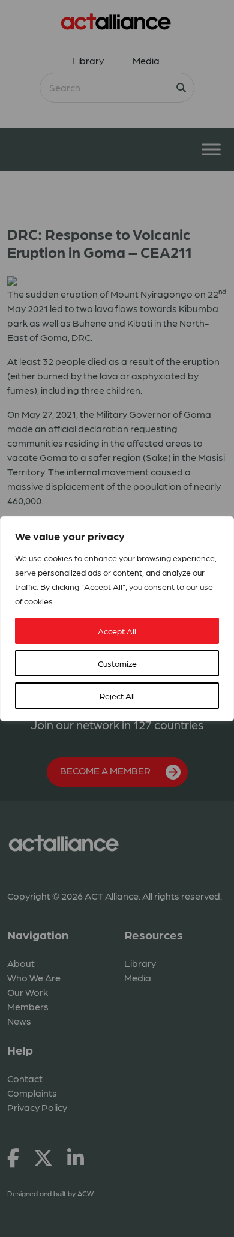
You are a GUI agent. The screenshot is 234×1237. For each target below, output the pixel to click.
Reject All (117, 695)
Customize (117, 663)
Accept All (117, 631)
